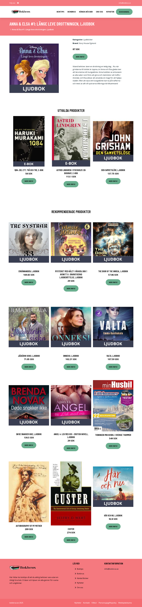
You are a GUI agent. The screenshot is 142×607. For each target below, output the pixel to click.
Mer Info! (80, 57)
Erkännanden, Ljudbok (29, 271)
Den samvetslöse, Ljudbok (113, 170)
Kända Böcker (86, 12)
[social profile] (18, 3)
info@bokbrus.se (125, 3)
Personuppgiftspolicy (107, 603)
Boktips (60, 12)
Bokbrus (72, 12)
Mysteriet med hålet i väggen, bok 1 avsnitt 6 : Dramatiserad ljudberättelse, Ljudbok (71, 274)
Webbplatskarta (125, 603)
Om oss (80, 587)
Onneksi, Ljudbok (71, 355)
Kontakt (86, 603)
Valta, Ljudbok (113, 355)
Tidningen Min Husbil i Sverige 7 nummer (113, 434)
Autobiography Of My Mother (29, 525)
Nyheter (110, 12)
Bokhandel (124, 12)
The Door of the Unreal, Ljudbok (113, 271)
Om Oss (99, 12)
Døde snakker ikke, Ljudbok (29, 434)
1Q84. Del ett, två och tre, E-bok (28, 170)
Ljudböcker (88, 39)
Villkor (94, 603)
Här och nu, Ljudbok (113, 515)
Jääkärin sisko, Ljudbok (29, 355)
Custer (71, 529)
